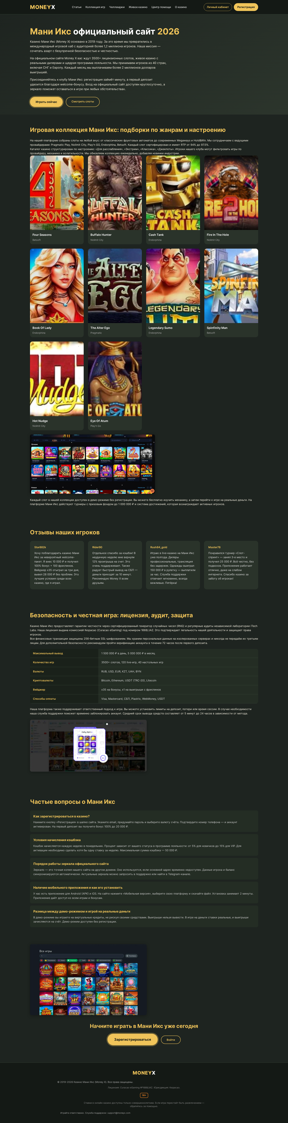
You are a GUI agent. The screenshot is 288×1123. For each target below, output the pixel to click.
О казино (181, 7)
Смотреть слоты (83, 101)
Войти (171, 1039)
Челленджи (117, 7)
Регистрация (246, 7)
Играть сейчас (46, 102)
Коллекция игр (95, 7)
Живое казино (138, 7)
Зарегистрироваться (132, 1039)
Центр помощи (161, 7)
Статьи (77, 7)
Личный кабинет (218, 7)
